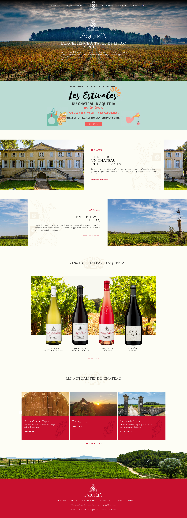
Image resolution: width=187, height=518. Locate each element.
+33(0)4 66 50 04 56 (108, 505)
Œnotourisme (108, 6)
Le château (55, 6)
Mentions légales (99, 510)
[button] (39, 314)
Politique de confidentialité (81, 510)
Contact (134, 6)
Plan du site (111, 510)
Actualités (122, 6)
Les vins (80, 6)
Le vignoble (68, 6)
